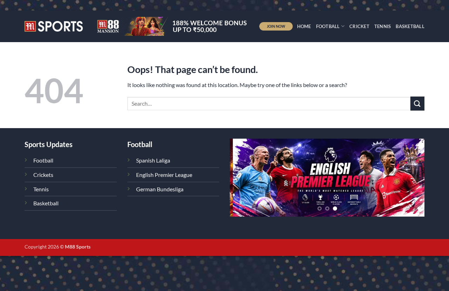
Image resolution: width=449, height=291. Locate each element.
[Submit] (417, 103)
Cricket (359, 26)
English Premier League (164, 174)
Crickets (43, 174)
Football (328, 26)
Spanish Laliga (153, 160)
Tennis (382, 26)
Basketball (410, 26)
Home (304, 26)
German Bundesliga (159, 189)
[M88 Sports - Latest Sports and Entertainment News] (54, 26)
